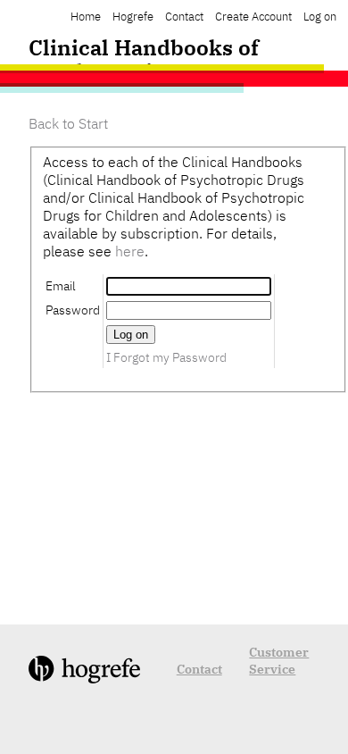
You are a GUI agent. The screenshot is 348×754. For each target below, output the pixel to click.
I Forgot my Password (166, 356)
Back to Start (68, 123)
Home (85, 16)
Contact (184, 16)
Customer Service (279, 660)
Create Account (253, 16)
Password (73, 309)
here (130, 251)
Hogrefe (132, 16)
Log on (319, 16)
